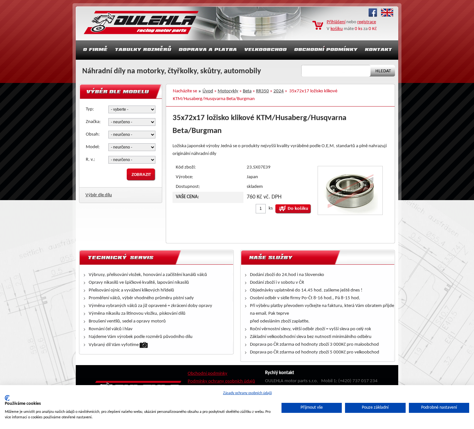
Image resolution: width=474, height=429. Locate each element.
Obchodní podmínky (207, 373)
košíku (337, 28)
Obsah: (93, 134)
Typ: (90, 109)
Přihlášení (336, 22)
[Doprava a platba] (208, 50)
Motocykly (228, 91)
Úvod (207, 91)
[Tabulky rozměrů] (143, 50)
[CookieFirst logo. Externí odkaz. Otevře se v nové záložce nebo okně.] (7, 398)
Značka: (93, 121)
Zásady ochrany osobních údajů (247, 393)
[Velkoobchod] (266, 50)
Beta (247, 91)
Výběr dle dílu (98, 195)
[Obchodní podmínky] (326, 50)
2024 (278, 91)
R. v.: (90, 159)
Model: (93, 147)
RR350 (262, 91)
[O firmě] (93, 50)
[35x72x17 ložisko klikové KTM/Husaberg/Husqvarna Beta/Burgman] (350, 213)
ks (271, 208)
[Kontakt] (379, 50)
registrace (366, 22)
